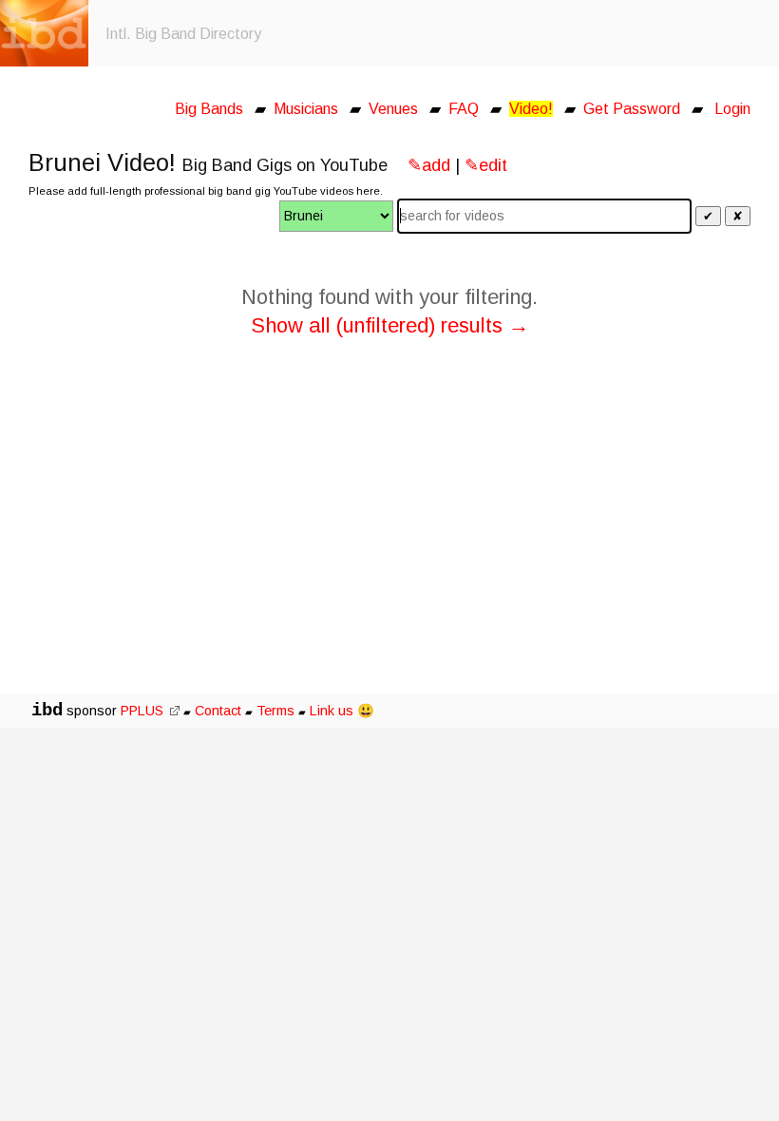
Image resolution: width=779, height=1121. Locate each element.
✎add (429, 165)
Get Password (631, 109)
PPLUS (144, 710)
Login (732, 109)
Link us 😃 (342, 710)
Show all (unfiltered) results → (390, 325)
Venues (393, 109)
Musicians (306, 109)
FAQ (463, 109)
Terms (277, 710)
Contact (218, 710)
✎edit (486, 165)
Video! (531, 109)
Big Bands (209, 109)
